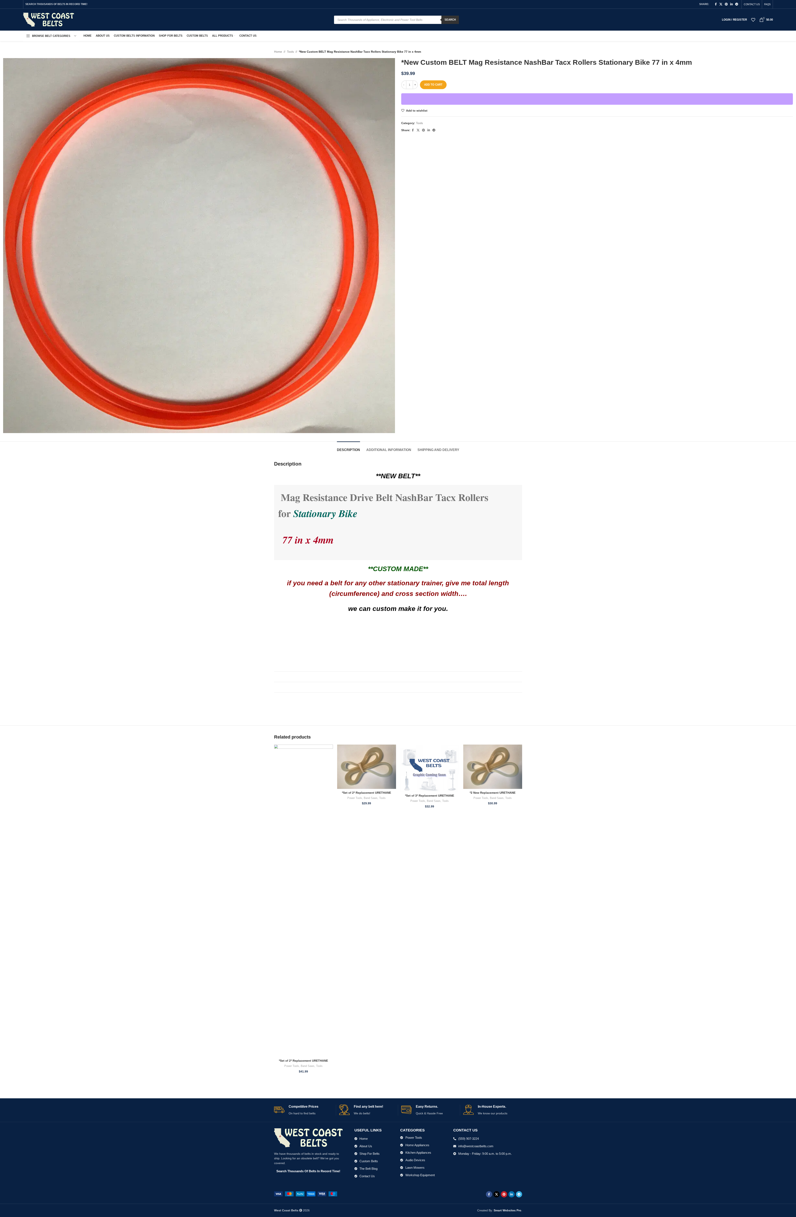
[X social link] (721, 4)
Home (278, 51)
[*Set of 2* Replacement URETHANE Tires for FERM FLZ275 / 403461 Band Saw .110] (366, 767)
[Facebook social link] (715, 4)
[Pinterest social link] (726, 4)
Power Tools (291, 1066)
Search (450, 19)
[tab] (348, 447)
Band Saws (307, 1066)
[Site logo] (48, 19)
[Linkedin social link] (731, 4)
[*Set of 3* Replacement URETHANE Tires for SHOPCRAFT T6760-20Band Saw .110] (429, 768)
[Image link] (305, 1193)
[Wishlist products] (753, 20)
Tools (290, 51)
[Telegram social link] (736, 4)
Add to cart (433, 84)
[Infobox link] (303, 1110)
